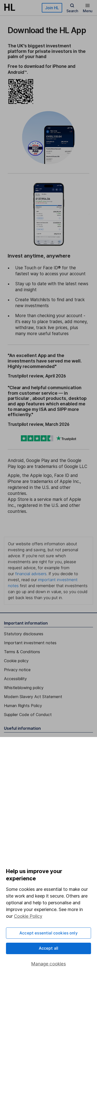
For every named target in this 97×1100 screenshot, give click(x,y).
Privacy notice (17, 669)
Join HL (52, 7)
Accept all (48, 948)
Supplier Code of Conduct (28, 714)
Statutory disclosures (23, 633)
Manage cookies (48, 963)
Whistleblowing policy (24, 687)
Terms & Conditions (22, 651)
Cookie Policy (28, 916)
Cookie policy (16, 660)
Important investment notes (30, 642)
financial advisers (31, 573)
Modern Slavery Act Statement (33, 696)
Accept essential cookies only (48, 932)
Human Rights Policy (23, 705)
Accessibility (15, 678)
